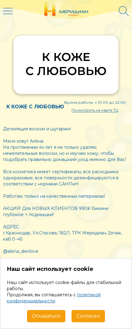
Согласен (88, 316)
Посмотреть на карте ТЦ (95, 110)
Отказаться (46, 316)
